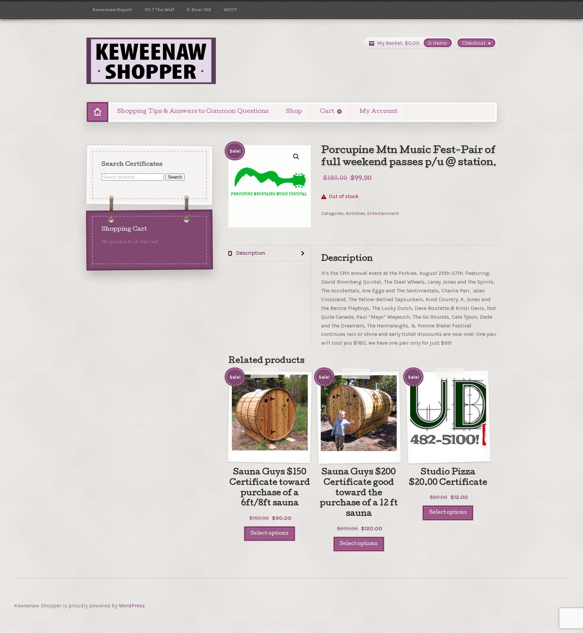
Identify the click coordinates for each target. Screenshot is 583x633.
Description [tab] (250, 253)
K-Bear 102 (199, 9)
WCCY (230, 9)
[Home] (97, 112)
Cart (327, 112)
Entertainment (383, 213)
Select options (269, 533)
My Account (378, 112)
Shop (294, 112)
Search (175, 176)
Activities (355, 213)
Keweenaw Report (112, 9)
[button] (296, 157)
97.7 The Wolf (159, 9)
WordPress (132, 605)
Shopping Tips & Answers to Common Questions (193, 112)
